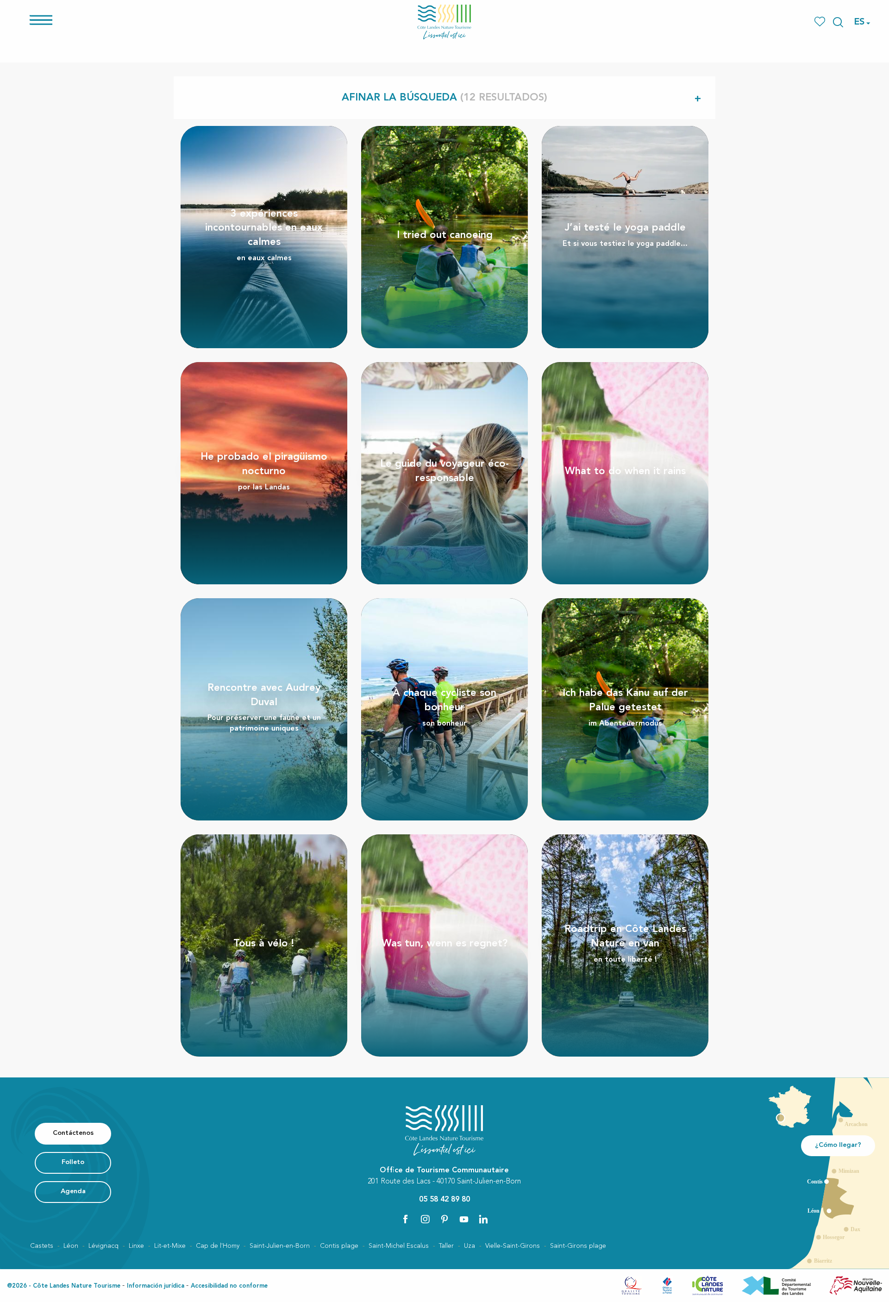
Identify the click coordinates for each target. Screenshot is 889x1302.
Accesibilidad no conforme (229, 1286)
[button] (838, 22)
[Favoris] (820, 22)
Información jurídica (155, 1286)
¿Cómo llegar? (838, 1145)
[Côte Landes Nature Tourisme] (444, 22)
